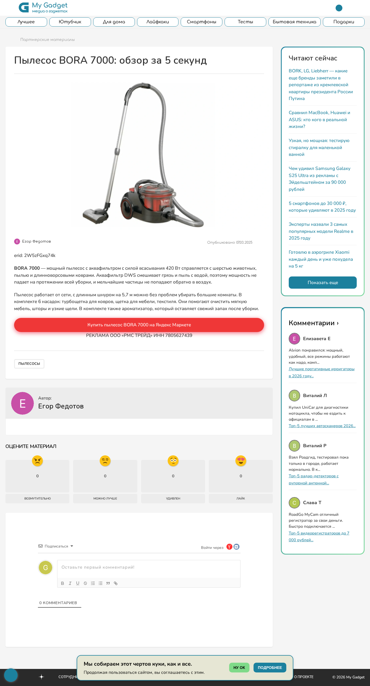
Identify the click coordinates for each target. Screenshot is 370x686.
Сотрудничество (75, 677)
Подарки (343, 22)
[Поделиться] (260, 243)
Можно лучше (105, 499)
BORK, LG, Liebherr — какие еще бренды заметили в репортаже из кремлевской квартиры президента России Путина (321, 85)
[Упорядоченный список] (93, 583)
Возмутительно (37, 499)
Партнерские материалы (47, 40)
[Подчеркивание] (78, 583)
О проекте (303, 677)
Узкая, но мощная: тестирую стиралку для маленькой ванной (319, 147)
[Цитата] (108, 583)
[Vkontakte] (30, 677)
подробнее (270, 667)
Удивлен (173, 499)
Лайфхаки (158, 22)
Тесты (245, 22)
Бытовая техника (294, 22)
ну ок (239, 667)
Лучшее (26, 22)
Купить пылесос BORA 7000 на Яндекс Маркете (139, 325)
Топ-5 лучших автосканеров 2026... (322, 426)
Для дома (114, 22)
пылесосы (29, 363)
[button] (8, 7)
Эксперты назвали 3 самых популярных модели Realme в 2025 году (321, 231)
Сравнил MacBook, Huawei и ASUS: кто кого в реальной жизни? (319, 119)
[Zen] (41, 678)
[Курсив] (70, 583)
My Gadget (355, 677)
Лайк (240, 499)
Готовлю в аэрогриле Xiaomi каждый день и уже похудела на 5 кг (321, 259)
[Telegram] (339, 7)
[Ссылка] (115, 583)
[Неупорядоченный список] (100, 583)
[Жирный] (62, 583)
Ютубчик (70, 22)
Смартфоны (201, 22)
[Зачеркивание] (85, 583)
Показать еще (323, 282)
